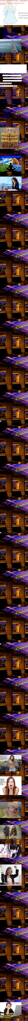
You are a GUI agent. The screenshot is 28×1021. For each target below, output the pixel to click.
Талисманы (5, 124)
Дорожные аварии (7, 30)
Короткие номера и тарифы (9, 92)
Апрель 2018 (6, 115)
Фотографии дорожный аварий (10, 125)
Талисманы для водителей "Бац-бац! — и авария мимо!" (14, 0)
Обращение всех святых (9, 32)
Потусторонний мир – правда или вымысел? (14, 34)
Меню (2, 25)
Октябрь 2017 (6, 116)
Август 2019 (6, 111)
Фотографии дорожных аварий (10, 37)
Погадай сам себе (7, 33)
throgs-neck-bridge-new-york (6, 54)
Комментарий (4, 63)
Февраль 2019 (6, 113)
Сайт (1, 80)
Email (1, 78)
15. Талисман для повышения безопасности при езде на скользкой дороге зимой (14, 94)
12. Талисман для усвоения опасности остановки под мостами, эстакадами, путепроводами (15, 101)
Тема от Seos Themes (17, 1020)
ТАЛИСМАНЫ (7, 36)
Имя (1, 75)
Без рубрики (6, 123)
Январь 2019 (6, 114)
